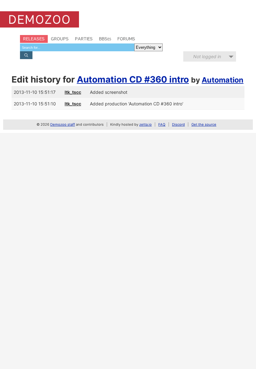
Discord (178, 124)
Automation (223, 79)
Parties (84, 39)
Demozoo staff (62, 124)
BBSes (105, 39)
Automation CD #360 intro (133, 79)
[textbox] (77, 47)
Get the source (203, 124)
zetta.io (145, 124)
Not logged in (207, 56)
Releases (34, 39)
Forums (126, 39)
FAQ (161, 124)
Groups (60, 39)
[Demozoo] (39, 19)
